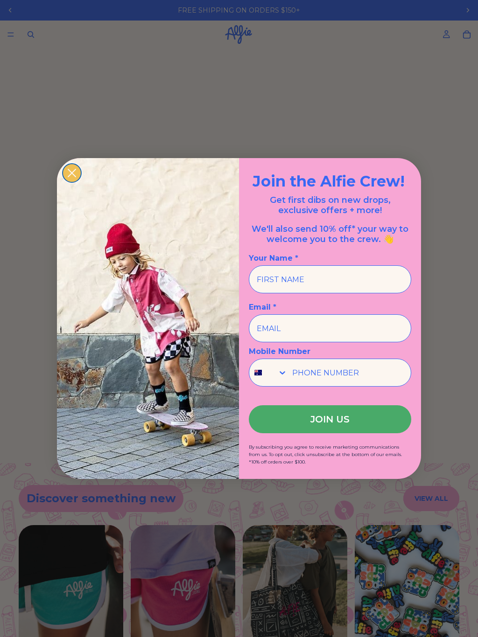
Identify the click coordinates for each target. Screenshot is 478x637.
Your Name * (273, 258)
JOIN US (330, 419)
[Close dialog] (72, 173)
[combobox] (268, 372)
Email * (262, 307)
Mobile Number (279, 351)
